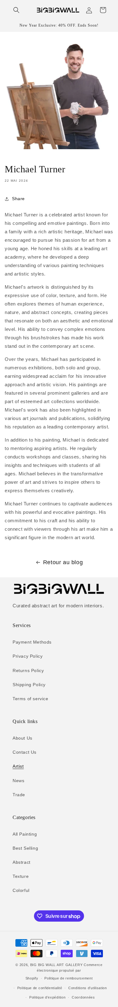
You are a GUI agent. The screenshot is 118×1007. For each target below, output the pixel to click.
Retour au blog (63, 562)
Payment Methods (32, 642)
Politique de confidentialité (39, 988)
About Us (22, 738)
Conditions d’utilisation (87, 988)
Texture (21, 876)
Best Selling (25, 848)
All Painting (25, 834)
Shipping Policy (29, 684)
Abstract (22, 862)
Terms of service (30, 698)
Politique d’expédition (47, 997)
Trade (19, 794)
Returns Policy (28, 670)
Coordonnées (83, 997)
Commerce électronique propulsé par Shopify (64, 971)
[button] (16, 10)
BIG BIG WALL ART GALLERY (56, 965)
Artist (18, 766)
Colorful (21, 890)
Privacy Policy (27, 656)
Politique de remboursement (68, 978)
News (18, 780)
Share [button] (18, 198)
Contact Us (25, 752)
